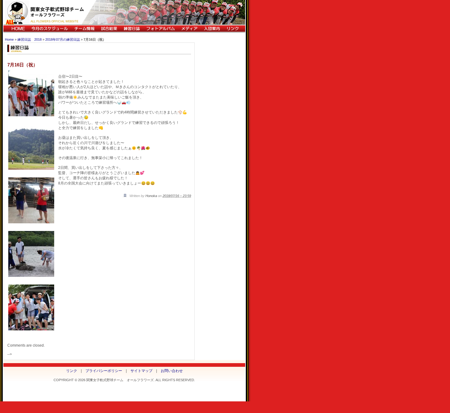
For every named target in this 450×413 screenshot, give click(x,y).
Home (9, 39)
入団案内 (212, 28)
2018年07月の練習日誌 (62, 39)
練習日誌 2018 (29, 39)
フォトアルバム (160, 28)
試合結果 (109, 28)
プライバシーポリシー (103, 371)
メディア (189, 28)
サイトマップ (141, 371)
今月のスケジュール (49, 28)
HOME (15, 28)
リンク (234, 28)
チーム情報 (84, 28)
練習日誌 (131, 28)
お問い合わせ (172, 371)
